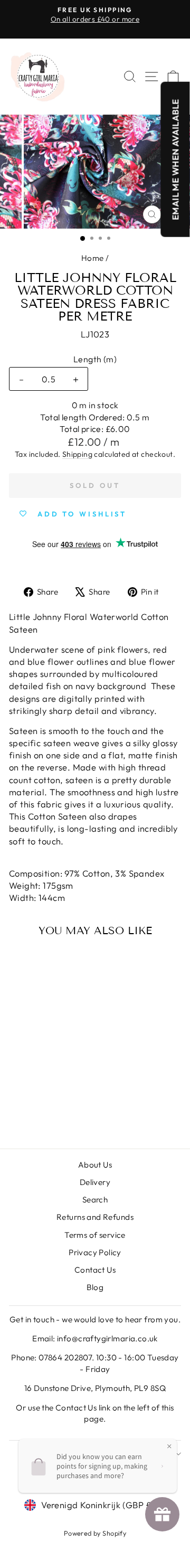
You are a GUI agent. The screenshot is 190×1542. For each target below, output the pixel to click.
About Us (95, 1165)
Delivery (95, 1182)
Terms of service (95, 1235)
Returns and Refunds (95, 1217)
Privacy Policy (95, 1252)
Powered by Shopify (95, 1533)
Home (92, 258)
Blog (95, 1287)
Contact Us (95, 1270)
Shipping (77, 454)
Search (95, 1200)
